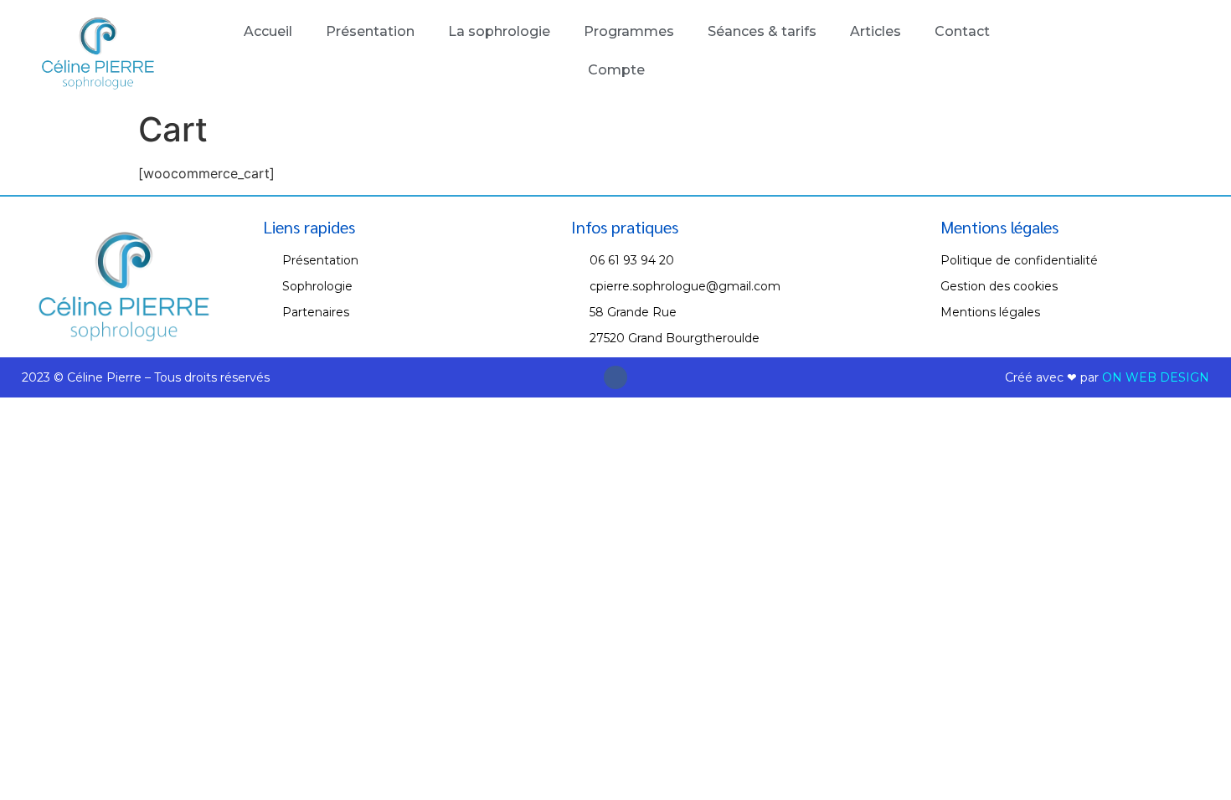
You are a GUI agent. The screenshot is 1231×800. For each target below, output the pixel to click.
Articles (875, 31)
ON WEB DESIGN (1155, 377)
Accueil (268, 31)
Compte (616, 70)
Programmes (629, 31)
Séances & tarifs (762, 31)
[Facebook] (615, 377)
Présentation (370, 31)
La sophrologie (499, 31)
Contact (962, 31)
